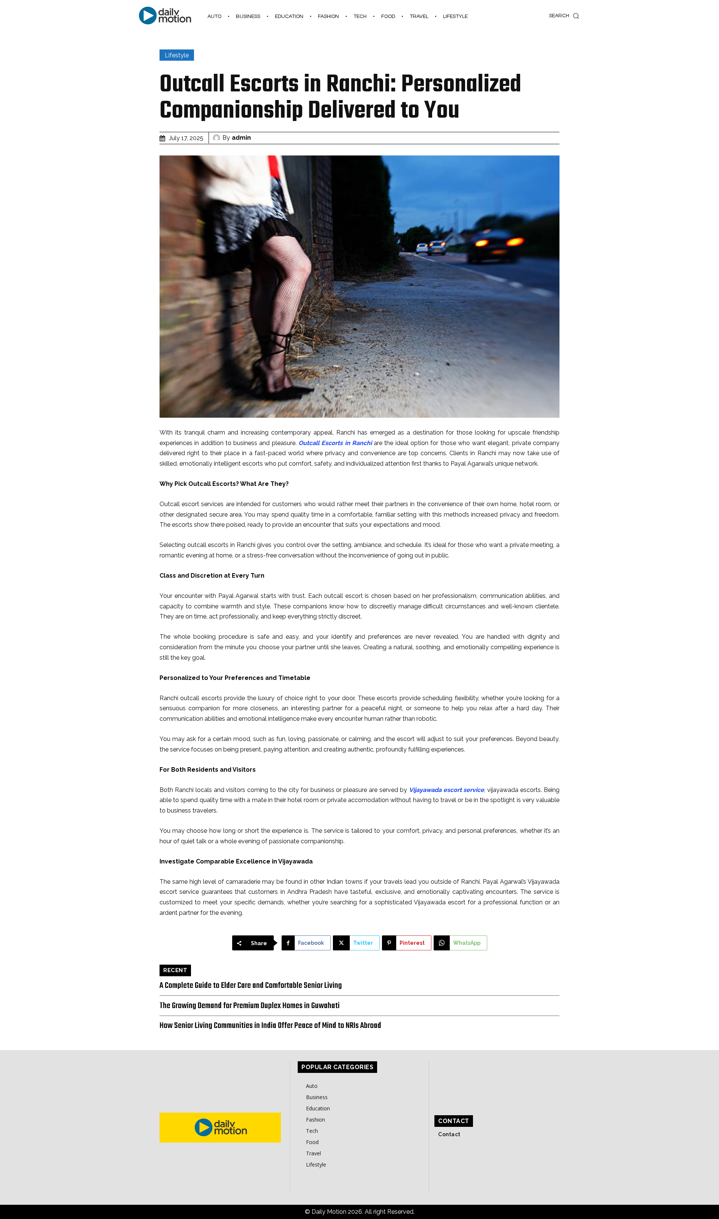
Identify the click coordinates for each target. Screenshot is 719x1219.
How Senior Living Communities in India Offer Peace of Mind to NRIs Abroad (270, 1025)
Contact (449, 1134)
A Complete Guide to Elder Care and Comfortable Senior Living (251, 985)
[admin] (217, 138)
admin (241, 137)
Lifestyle (177, 55)
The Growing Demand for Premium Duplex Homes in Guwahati (250, 1005)
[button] (566, 15)
